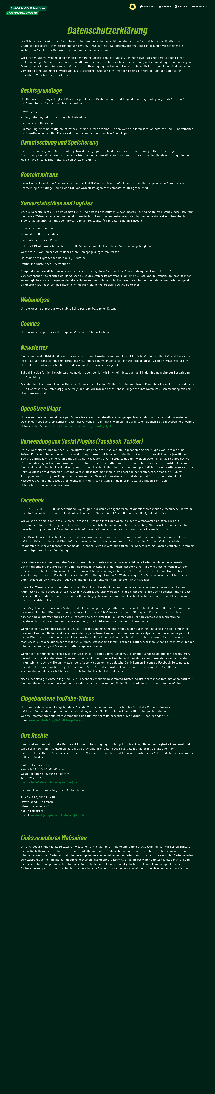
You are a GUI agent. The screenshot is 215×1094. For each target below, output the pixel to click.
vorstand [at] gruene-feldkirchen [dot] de (58, 815)
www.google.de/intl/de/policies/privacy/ (55, 720)
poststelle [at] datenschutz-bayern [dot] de (49, 782)
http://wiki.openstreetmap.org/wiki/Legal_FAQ (83, 426)
